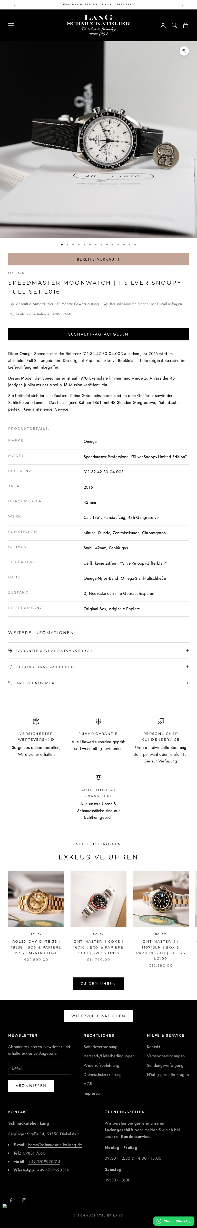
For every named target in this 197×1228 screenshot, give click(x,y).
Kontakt (153, 1047)
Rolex (36, 934)
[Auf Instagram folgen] (24, 1200)
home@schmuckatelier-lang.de (55, 1145)
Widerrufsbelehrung (101, 1065)
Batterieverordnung (100, 1047)
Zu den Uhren (98, 983)
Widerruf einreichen (98, 1016)
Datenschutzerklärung (103, 1075)
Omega (16, 273)
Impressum (93, 1093)
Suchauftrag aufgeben (98, 334)
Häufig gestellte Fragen (168, 1075)
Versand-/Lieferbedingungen (109, 1056)
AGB (88, 1084)
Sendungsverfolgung (165, 1065)
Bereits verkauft (98, 259)
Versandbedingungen (166, 1056)
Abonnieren (31, 1086)
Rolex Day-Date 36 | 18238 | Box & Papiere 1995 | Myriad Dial (36, 947)
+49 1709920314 (44, 1162)
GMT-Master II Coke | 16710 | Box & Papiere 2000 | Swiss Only (98, 947)
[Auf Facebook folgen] (10, 1200)
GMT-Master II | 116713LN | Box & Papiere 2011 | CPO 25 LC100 (160, 950)
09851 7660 (124, 4)
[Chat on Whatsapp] (173, 1221)
